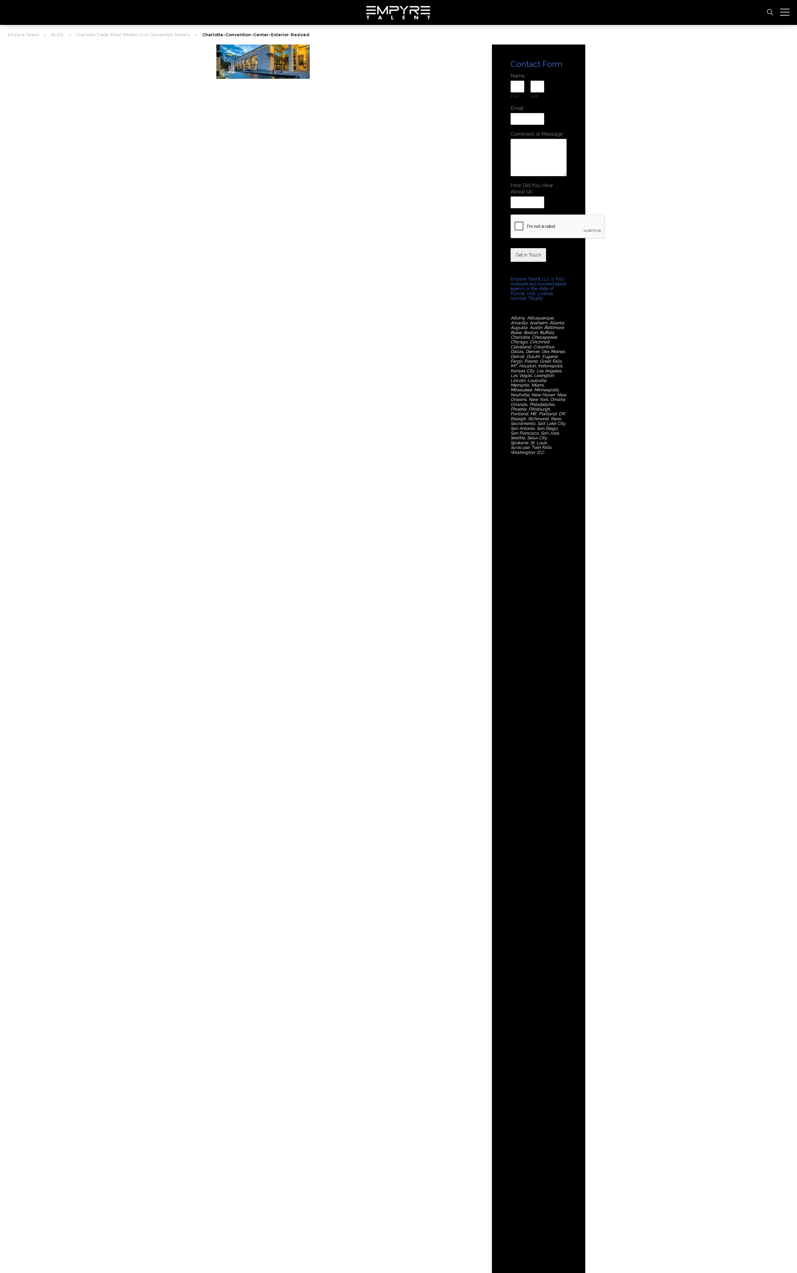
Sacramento (523, 423)
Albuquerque (540, 317)
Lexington (544, 375)
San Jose (550, 433)
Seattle (518, 437)
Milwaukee (521, 389)
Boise (516, 332)
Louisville (536, 380)
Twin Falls (541, 447)
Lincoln (518, 380)
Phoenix (518, 409)
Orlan (516, 404)
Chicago (519, 341)
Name (519, 76)
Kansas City (522, 370)
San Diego (547, 428)
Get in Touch (528, 254)
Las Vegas (521, 375)
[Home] (398, 12)
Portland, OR (552, 413)
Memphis (520, 385)
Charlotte (520, 337)
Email (518, 108)
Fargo (516, 361)
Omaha (557, 399)
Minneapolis (546, 389)
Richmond (538, 418)
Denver (533, 351)
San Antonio (523, 428)
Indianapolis (550, 365)
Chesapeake (544, 337)
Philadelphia (541, 404)
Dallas (517, 351)
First (515, 96)
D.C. (541, 452)
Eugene (550, 356)
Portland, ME (524, 413)
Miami (537, 385)
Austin (536, 327)
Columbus (543, 346)
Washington (523, 452)
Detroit (517, 356)
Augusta (519, 327)
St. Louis (538, 442)
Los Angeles (548, 370)
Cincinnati (539, 341)
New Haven (543, 394)
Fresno (531, 361)
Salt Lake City (551, 423)
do (524, 404)
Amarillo (519, 322)
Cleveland (521, 346)
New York (538, 399)
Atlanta (556, 322)
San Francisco (525, 433)
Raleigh (518, 418)
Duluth (533, 356)
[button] (785, 12)
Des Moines (553, 351)
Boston (531, 332)
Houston (527, 365)
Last (534, 96)
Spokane (519, 442)
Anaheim (538, 322)
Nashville (520, 394)
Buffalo (547, 332)
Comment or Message (538, 134)
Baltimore (554, 327)
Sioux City (537, 437)
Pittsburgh (539, 409)
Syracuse (520, 447)
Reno (556, 418)
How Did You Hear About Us (532, 188)
